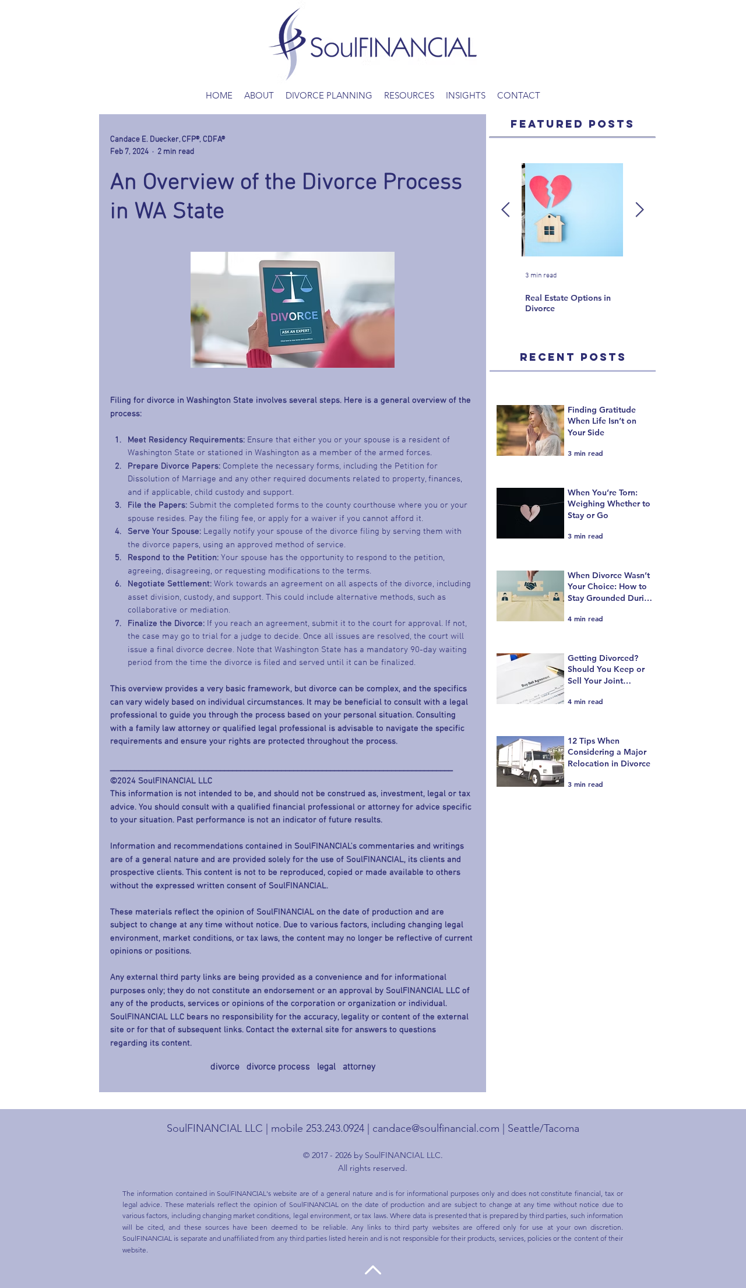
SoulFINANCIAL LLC (215, 1128)
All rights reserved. (372, 1168)
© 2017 (315, 1155)
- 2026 (340, 1155)
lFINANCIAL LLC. (411, 1155)
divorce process (278, 1067)
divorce (225, 1067)
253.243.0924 (335, 1128)
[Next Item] (639, 210)
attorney (359, 1067)
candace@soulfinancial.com (435, 1128)
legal (326, 1067)
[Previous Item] (505, 210)
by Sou (365, 1155)
